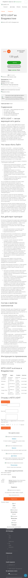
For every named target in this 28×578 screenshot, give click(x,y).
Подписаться (14, 499)
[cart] (26, 1)
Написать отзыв (12, 76)
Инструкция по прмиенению (10, 115)
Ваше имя (3, 411)
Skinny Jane (14, 518)
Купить (15, 62)
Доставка (12, 7)
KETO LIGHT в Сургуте (6, 474)
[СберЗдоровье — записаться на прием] (17, 1)
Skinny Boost (14, 512)
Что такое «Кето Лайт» (9, 111)
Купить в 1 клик (15, 66)
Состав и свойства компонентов (11, 113)
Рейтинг (3, 424)
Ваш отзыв (3, 419)
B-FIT (14, 505)
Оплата (18, 7)
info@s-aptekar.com (13, 566)
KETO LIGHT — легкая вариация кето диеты (14, 109)
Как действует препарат (9, 112)
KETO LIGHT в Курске (6, 472)
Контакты (24, 7)
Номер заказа (4, 405)
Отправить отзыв (6, 428)
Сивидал (14, 524)
